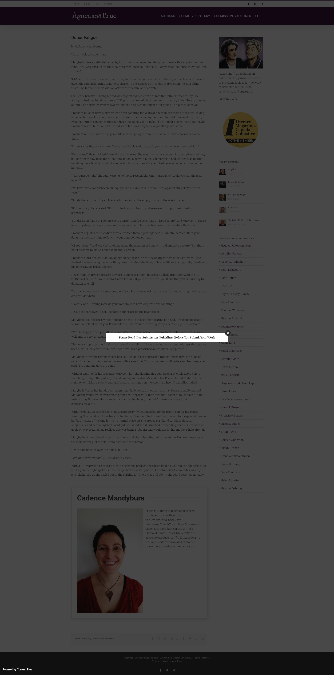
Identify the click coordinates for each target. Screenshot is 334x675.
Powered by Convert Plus (17, 669)
